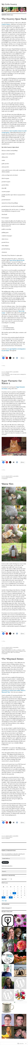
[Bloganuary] (8, 920)
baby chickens (8, 650)
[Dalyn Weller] (20, 995)
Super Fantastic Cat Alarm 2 (12, 382)
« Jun (3, 900)
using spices (23, 374)
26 (3, 897)
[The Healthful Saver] (20, 945)
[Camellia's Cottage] (8, 970)
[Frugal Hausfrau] (20, 933)
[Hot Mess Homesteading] (8, 945)
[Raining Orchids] (20, 958)
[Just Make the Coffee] (20, 1032)
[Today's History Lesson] (20, 1020)
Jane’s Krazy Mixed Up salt (16, 260)
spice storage (13, 374)
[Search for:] (14, 871)
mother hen (7, 652)
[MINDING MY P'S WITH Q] (20, 970)
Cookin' (7, 373)
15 (14, 893)
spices (18, 374)
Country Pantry (6, 24)
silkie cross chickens (15, 652)
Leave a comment (6, 375)
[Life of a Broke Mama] (8, 958)
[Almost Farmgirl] (8, 933)
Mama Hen (7, 483)
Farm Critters (9, 477)
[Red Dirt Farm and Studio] (20, 1007)
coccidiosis (18, 650)
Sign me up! (5, 862)
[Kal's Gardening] (8, 1007)
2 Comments (4, 478)
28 (10, 897)
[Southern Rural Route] (8, 1020)
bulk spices (7, 374)
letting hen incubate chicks (12, 651)
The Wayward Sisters (12, 658)
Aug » (5, 900)
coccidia (14, 650)
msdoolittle (15, 371)
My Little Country (9, 4)
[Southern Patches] (20, 920)
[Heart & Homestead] (20, 983)
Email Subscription (9, 850)
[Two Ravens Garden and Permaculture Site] (8, 1032)
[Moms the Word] (8, 982)
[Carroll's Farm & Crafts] (8, 995)
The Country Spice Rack (14, 18)
